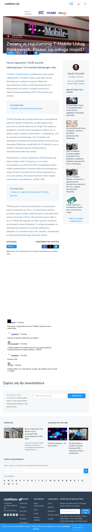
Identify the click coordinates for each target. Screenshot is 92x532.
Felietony (23, 507)
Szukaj (36, 513)
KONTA (10, 53)
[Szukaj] (85, 4)
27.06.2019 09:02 (17, 37)
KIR (34, 165)
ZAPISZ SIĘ (76, 396)
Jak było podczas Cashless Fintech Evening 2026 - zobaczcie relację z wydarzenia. (76, 448)
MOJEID (12, 251)
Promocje (8, 423)
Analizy (22, 515)
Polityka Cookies (53, 515)
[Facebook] (5, 515)
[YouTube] (11, 515)
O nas (50, 503)
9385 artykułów (79, 84)
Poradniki (23, 519)
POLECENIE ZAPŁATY (25, 251)
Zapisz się (85, 511)
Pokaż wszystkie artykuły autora (76, 219)
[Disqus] (33, 287)
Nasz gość (23, 511)
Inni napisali (24, 523)
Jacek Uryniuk (17, 36)
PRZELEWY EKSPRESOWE (41, 251)
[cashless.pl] (12, 4)
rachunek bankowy (15, 176)
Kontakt (50, 519)
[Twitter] (8, 515)
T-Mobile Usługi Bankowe (18, 74)
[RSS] (17, 515)
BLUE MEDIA (54, 251)
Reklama (51, 507)
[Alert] (78, 4)
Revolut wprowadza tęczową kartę (26, 109)
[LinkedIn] (14, 515)
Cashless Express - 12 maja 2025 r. (57, 444)
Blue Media (25, 217)
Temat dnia (23, 503)
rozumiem (77, 527)
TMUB (10, 119)
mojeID (21, 161)
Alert (35, 510)
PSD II (34, 92)
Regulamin (51, 511)
